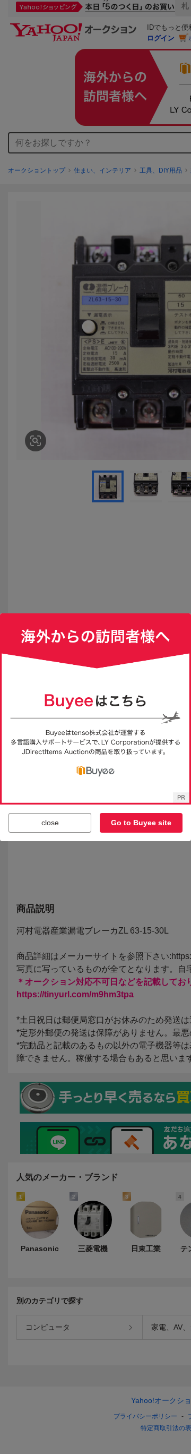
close (50, 822)
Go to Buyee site (141, 822)
